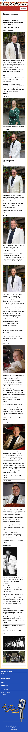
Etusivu (3, 674)
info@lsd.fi (3, 694)
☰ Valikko (23, 8)
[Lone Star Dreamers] (14, 4)
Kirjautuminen (4, 685)
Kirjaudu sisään (4, 0)
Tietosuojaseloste (5, 678)
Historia (3, 676)
